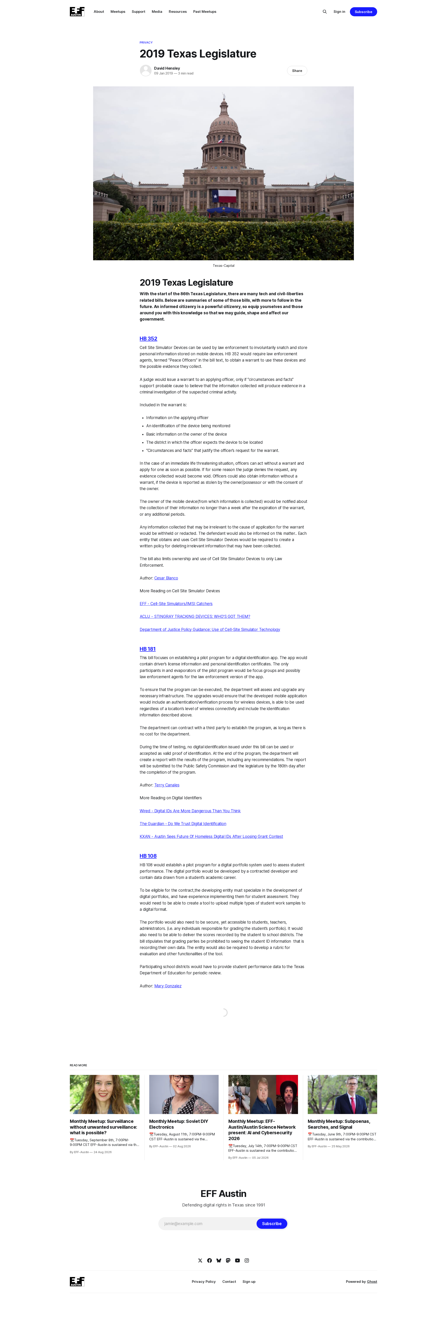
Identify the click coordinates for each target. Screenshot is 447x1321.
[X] (200, 1260)
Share (297, 70)
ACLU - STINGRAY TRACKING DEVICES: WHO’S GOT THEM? (195, 616)
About (99, 11)
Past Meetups (204, 11)
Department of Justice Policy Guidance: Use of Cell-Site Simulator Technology (210, 629)
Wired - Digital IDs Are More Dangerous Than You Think (190, 811)
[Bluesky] (219, 1260)
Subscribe (363, 12)
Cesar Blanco (166, 578)
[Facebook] (209, 1260)
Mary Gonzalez (168, 986)
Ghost (372, 1281)
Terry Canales (166, 785)
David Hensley (167, 68)
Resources (178, 11)
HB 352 (148, 338)
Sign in (339, 11)
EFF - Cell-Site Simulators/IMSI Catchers (176, 603)
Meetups (118, 11)
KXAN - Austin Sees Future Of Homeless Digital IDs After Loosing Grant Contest (211, 836)
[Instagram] (246, 1260)
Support (138, 11)
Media (157, 11)
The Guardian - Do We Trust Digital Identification (183, 823)
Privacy (146, 42)
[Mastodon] (228, 1260)
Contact (229, 1281)
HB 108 (148, 856)
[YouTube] (237, 1260)
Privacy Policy (204, 1281)
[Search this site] (324, 11)
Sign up (249, 1281)
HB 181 (148, 649)
